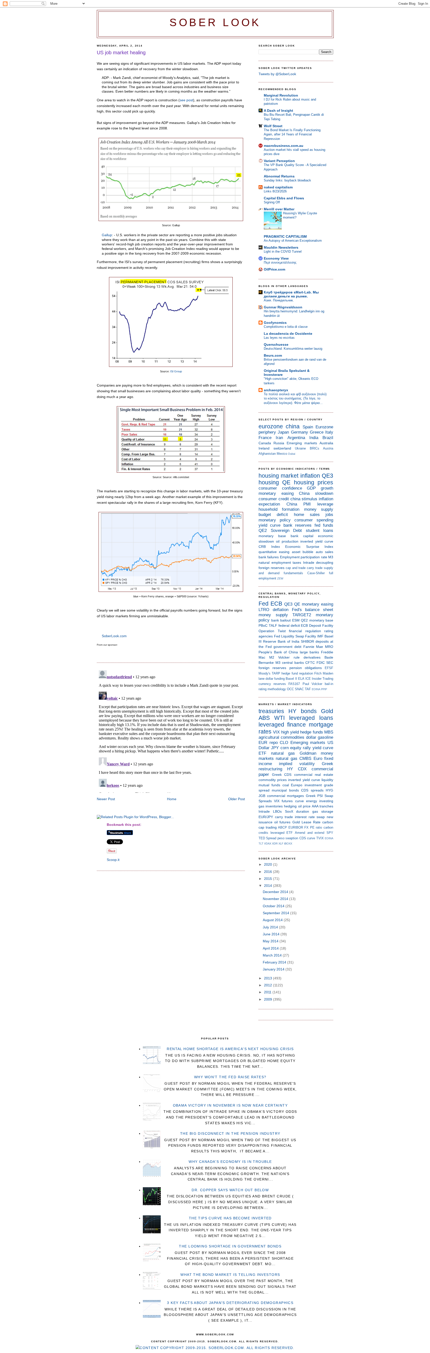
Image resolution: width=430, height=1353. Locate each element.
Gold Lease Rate (306, 822)
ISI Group (176, 371)
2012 (268, 985)
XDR (275, 843)
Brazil (327, 437)
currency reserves (272, 684)
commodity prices (273, 780)
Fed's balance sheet (312, 609)
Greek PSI (314, 796)
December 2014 (276, 892)
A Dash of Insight (278, 111)
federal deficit (289, 625)
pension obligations (305, 668)
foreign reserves (271, 568)
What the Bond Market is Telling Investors (230, 1275)
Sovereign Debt (286, 530)
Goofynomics (275, 323)
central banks (293, 663)
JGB (262, 796)
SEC (329, 663)
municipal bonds (285, 790)
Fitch (318, 673)
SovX (289, 811)
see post (186, 100)
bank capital (302, 536)
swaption (291, 838)
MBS (328, 732)
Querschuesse (276, 344)
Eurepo (296, 785)
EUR (263, 742)
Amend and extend (309, 833)
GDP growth (320, 488)
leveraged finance (282, 724)
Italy (329, 432)
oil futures (282, 822)
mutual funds (269, 785)
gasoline (325, 737)
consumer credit (274, 499)
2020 (268, 864)
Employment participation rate (303, 557)
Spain (308, 427)
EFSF (329, 668)
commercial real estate (313, 775)
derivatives (312, 657)
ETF (262, 753)
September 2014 (276, 913)
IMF (320, 636)
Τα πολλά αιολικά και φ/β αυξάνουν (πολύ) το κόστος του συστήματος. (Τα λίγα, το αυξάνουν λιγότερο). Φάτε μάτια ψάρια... (295, 398)
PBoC (263, 625)
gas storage (322, 811)
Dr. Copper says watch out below (230, 1190)
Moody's (264, 673)
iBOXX (288, 843)
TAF (308, 689)
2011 (268, 992)
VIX (276, 732)
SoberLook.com (114, 636)
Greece (316, 432)
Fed (264, 603)
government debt (287, 647)
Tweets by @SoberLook (277, 74)
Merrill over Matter (279, 209)
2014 (268, 886)
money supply (318, 509)
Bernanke (266, 663)
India (313, 437)
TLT (261, 843)
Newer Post (106, 799)
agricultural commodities (281, 737)
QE (286, 482)
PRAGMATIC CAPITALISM (285, 236)
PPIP (324, 689)
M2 (271, 657)
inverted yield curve (316, 541)
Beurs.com (273, 355)
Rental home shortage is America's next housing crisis (230, 1049)
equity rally (300, 747)
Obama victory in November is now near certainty (230, 1105)
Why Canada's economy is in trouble (230, 1162)
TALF (273, 625)
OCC (290, 689)
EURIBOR (295, 827)
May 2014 (271, 941)
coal (285, 785)
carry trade (314, 568)
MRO (329, 647)
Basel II (291, 678)
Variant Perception (279, 161)
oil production (287, 541)
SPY (329, 833)
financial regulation (305, 631)
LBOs (277, 811)
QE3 (327, 475)
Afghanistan (267, 453)
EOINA (316, 689)
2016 (268, 872)
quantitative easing (274, 552)
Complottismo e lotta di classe (286, 327)
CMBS (305, 758)
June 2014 (271, 934)
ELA (301, 678)
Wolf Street (273, 126)
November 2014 (276, 899)
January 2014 (274, 969)
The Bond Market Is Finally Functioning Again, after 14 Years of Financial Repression (292, 134)
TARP (276, 673)
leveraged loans (311, 718)
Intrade (308, 562)
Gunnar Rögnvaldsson (283, 307)
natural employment (275, 562)
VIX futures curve (289, 801)
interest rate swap (310, 817)
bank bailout (281, 620)
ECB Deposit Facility (317, 625)
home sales (307, 514)
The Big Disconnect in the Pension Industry (230, 1133)
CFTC (310, 663)
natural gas (283, 753)
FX (306, 827)
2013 (268, 978)
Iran (279, 437)
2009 (268, 999)
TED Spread (267, 838)
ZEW (280, 578)
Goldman (308, 753)
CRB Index (269, 547)
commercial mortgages (285, 796)
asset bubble (302, 552)
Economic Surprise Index (309, 547)
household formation (279, 509)
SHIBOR (307, 641)
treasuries (271, 711)
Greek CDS (282, 775)
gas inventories (271, 806)
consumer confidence (280, 488)
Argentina (296, 437)
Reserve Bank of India (281, 641)
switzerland (282, 448)
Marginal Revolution (281, 95)
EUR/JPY (266, 817)
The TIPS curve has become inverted (230, 1218)
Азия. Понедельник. (279, 300)
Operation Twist (272, 631)
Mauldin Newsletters (281, 247)
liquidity (327, 780)
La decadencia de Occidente (288, 334)
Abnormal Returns (279, 176)
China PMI (298, 504)
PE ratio (316, 827)
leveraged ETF (281, 833)
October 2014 (274, 906)
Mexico (282, 453)
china (293, 426)
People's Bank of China (278, 652)
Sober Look (215, 22)
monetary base (272, 536)
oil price (304, 806)
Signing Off (272, 202)
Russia (278, 443)
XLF (280, 843)
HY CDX (297, 769)
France (265, 437)
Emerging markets (302, 443)
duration (302, 811)
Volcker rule (289, 657)
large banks (309, 652)
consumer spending (313, 520)
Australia (326, 443)
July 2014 (271, 927)
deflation (280, 609)
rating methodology (272, 689)
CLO (284, 742)
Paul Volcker (312, 684)
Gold (327, 711)
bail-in (329, 684)
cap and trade (296, 568)
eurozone (271, 426)
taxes (297, 562)
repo (273, 742)
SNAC (299, 689)
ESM (296, 620)
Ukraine (300, 448)
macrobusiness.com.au (283, 146)
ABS (264, 718)
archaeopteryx (276, 390)
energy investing (319, 801)
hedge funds (311, 732)
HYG (329, 790)
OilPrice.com (274, 269)
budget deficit (273, 514)
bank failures (269, 557)
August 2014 (273, 920)
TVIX (320, 838)
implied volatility (297, 763)
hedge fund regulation (297, 673)
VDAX (267, 843)
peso (280, 838)
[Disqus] (171, 730)
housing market (278, 475)
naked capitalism (278, 187)
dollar (311, 737)
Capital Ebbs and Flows (284, 198)
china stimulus (304, 499)
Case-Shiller (316, 573)
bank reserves (297, 525)
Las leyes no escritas (279, 337)
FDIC (321, 663)
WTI (279, 718)
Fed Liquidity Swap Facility (295, 636)
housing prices (313, 482)
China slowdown (316, 493)
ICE (308, 678)
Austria (328, 448)
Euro (318, 758)
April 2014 (271, 948)
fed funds (324, 525)
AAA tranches (322, 806)
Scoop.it (113, 860)
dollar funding (275, 678)
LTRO (264, 609)
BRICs (314, 448)
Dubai (291, 453)
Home (171, 799)
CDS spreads (312, 790)
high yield (290, 732)
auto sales (324, 552)
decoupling (324, 562)
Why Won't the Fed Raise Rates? (230, 1077)
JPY (275, 747)
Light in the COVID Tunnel (283, 251)
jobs (329, 514)
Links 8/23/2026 (275, 191)
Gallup (107, 235)
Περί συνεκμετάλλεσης (280, 262)
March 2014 (273, 955)
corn (284, 747)
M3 (330, 557)
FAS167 (294, 684)
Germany (299, 432)
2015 (268, 879)
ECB (276, 603)
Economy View (276, 258)
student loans (319, 530)
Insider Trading (322, 678)
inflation (310, 475)
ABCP (282, 827)
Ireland (264, 448)
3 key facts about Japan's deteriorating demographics (230, 1303)
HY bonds (302, 711)
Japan (283, 432)
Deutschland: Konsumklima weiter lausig (293, 348)
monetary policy (275, 520)
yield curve (269, 525)
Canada (265, 443)
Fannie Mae (313, 647)
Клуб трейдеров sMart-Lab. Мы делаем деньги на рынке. (291, 294)
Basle (328, 657)
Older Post (236, 799)
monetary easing (276, 493)
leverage (325, 504)
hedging (290, 806)
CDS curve (307, 838)
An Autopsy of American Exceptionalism (293, 240)
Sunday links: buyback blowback (287, 180)
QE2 (263, 530)
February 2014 (275, 962)
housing (269, 482)
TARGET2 (301, 615)
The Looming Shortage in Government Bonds (230, 1246)
